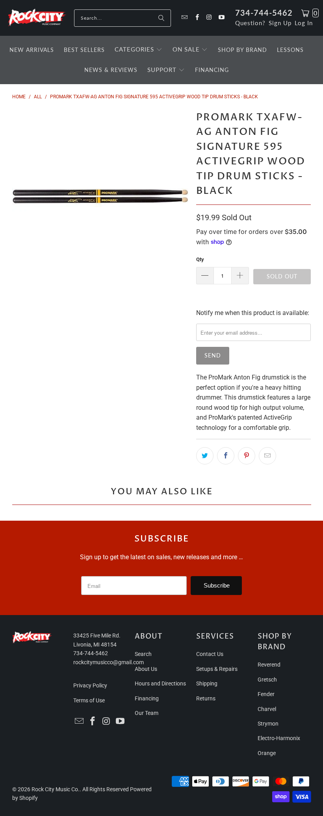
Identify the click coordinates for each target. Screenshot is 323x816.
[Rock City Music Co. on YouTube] (221, 18)
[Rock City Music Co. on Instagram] (209, 18)
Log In (304, 22)
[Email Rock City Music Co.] (184, 18)
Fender (266, 694)
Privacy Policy (90, 685)
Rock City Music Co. (56, 789)
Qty (200, 259)
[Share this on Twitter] (204, 455)
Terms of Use (89, 700)
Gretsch (267, 679)
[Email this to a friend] (267, 455)
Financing (147, 698)
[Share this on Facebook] (225, 455)
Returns (205, 698)
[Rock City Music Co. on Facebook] (196, 18)
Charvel (267, 709)
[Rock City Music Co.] (37, 18)
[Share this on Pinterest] (246, 455)
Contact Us (209, 654)
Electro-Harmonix (279, 738)
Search (143, 654)
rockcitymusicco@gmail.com (108, 662)
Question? (250, 22)
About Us (146, 669)
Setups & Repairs (217, 669)
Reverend (269, 664)
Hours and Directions (160, 683)
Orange (267, 753)
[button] (138, 50)
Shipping (206, 683)
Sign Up (280, 22)
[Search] (161, 18)
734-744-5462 (264, 12)
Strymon (268, 723)
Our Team (146, 713)
